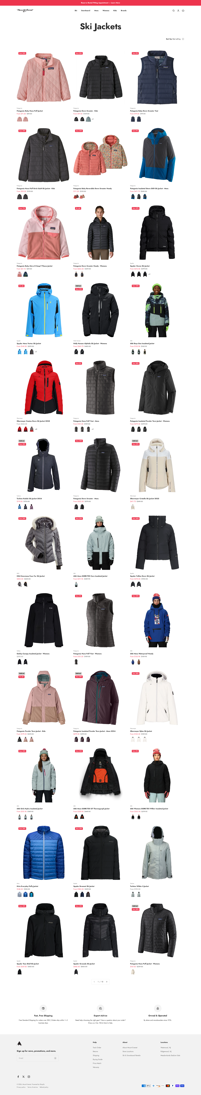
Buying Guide (97, 1059)
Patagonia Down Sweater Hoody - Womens (90, 266)
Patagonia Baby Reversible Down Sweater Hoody (92, 188)
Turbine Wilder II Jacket (139, 886)
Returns (95, 1051)
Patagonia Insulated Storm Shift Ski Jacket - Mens (149, 188)
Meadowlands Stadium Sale (170, 1055)
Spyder (132, 263)
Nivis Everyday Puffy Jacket (27, 886)
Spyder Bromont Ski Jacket (83, 886)
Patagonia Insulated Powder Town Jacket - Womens (150, 421)
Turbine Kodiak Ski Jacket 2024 (29, 498)
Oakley (18, 651)
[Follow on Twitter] (23, 1076)
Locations (164, 1042)
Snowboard (85, 10)
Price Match (97, 1063)
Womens (106, 10)
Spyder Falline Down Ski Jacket (142, 576)
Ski (76, 10)
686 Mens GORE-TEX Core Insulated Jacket (90, 576)
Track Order (97, 1047)
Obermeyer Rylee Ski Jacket (141, 731)
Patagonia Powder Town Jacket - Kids (31, 731)
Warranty (96, 1067)
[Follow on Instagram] (28, 1076)
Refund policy (44, 1087)
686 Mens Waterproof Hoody (141, 653)
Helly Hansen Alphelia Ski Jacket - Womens (90, 343)
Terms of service (33, 1087)
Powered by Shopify (38, 1084)
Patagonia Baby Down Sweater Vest (144, 111)
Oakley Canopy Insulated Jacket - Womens (33, 653)
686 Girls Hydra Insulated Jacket (30, 808)
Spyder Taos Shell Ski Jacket (28, 964)
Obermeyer (20, 418)
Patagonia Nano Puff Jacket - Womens (145, 964)
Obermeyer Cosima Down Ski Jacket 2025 (33, 421)
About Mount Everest (130, 1047)
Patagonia (19, 108)
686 (131, 341)
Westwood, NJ (166, 1047)
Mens (96, 10)
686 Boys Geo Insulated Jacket (142, 343)
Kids (115, 10)
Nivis (18, 883)
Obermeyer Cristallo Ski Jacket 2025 (144, 498)
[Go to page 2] (106, 981)
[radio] (19, 119)
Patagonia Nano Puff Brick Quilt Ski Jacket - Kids (36, 188)
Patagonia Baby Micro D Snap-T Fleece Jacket (34, 266)
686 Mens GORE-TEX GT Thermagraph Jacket (91, 808)
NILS (18, 573)
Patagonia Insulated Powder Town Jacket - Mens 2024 (94, 731)
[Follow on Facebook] (18, 1076)
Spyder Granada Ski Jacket (84, 964)
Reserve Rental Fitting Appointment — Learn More (100, 3)
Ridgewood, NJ (166, 1051)
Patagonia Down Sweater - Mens (86, 498)
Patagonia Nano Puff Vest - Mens (86, 421)
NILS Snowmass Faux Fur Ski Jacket (31, 576)
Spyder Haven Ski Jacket (139, 266)
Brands (123, 10)
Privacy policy (21, 1087)
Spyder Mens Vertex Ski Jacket (29, 343)
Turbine (19, 496)
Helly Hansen (77, 341)
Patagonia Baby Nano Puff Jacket (30, 111)
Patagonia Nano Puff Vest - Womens (87, 653)
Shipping (96, 1055)
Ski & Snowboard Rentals (131, 1055)
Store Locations (128, 1051)
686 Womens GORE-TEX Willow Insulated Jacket (149, 808)
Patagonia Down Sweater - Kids (85, 111)
